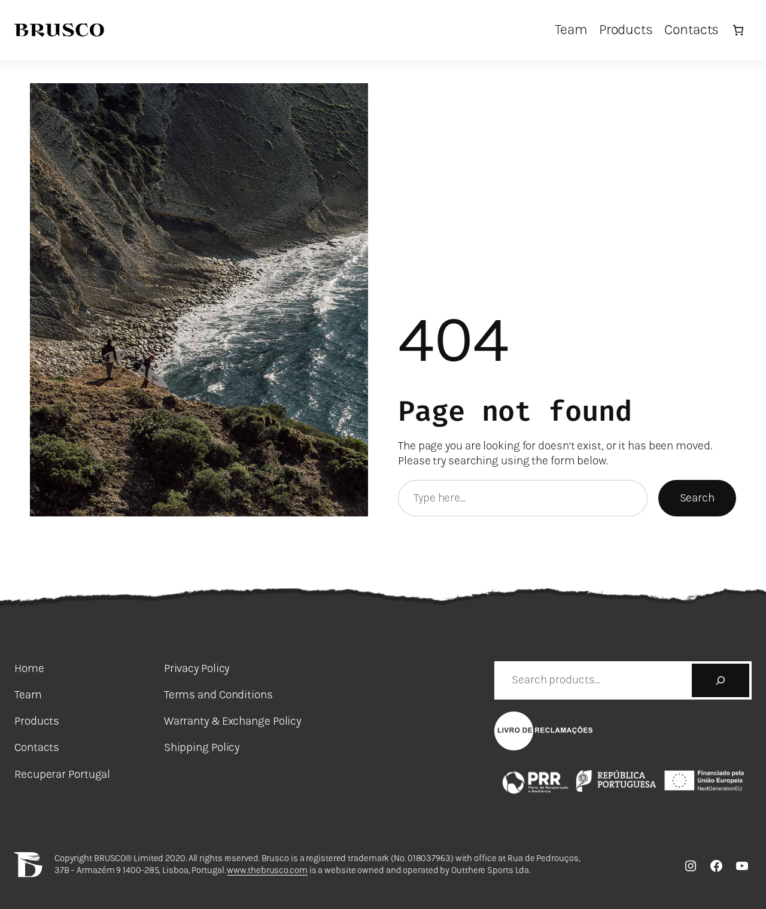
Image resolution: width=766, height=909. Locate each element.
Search (697, 498)
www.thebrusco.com (267, 870)
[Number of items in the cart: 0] (738, 30)
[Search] (720, 680)
